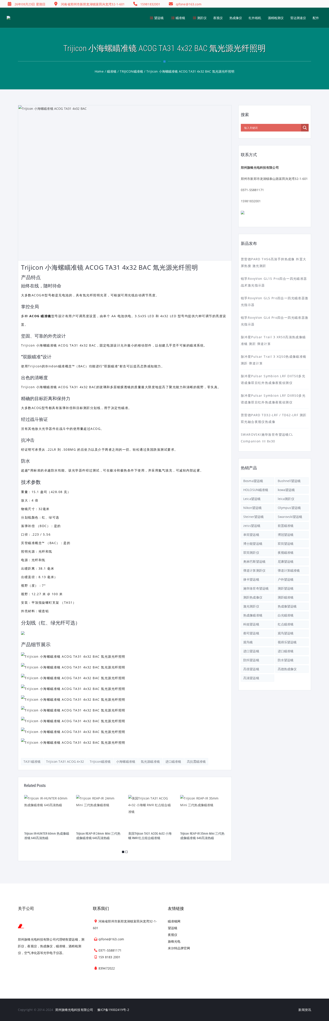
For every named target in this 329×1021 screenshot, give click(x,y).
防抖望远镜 (251, 660)
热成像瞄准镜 (252, 615)
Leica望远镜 (252, 499)
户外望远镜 (286, 579)
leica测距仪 (286, 499)
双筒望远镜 (286, 543)
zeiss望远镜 (251, 525)
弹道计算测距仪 (254, 570)
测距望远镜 (286, 588)
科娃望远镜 (251, 624)
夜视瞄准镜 (286, 552)
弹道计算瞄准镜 (289, 570)
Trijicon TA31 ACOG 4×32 (65, 761)
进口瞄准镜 (173, 761)
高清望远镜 (251, 678)
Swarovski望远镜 (290, 517)
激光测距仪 (251, 606)
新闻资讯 (304, 1010)
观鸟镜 (248, 642)
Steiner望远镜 (253, 517)
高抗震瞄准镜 (196, 761)
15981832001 (251, 201)
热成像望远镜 (287, 606)
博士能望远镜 (252, 543)
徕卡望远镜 (251, 579)
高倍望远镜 (251, 669)
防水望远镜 (286, 660)
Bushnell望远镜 (289, 481)
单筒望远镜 (251, 534)
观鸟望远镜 (286, 633)
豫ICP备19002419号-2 (113, 1010)
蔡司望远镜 (251, 633)
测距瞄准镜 (286, 597)
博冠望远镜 (286, 534)
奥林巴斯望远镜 (254, 561)
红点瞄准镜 (286, 624)
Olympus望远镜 (289, 508)
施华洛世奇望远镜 (256, 588)
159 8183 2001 (109, 957)
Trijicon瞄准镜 (100, 761)
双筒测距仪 (251, 552)
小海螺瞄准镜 (125, 761)
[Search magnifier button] (305, 127)
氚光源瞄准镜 (150, 761)
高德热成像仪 (287, 669)
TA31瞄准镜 (32, 761)
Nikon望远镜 (252, 508)
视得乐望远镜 (287, 642)
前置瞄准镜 (286, 525)
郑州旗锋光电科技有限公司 (74, 1010)
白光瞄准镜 (286, 615)
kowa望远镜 (286, 490)
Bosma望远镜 (253, 481)
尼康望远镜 (286, 561)
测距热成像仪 (252, 597)
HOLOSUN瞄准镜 (255, 490)
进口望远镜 (251, 651)
